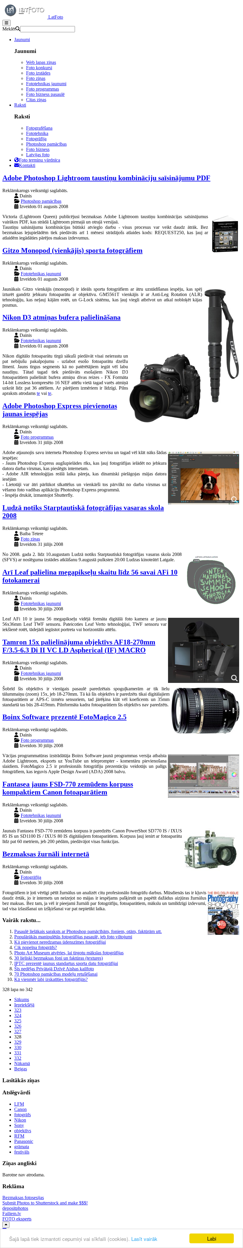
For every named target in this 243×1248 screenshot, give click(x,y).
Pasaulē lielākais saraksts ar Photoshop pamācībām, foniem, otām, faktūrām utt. (88, 931)
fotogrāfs (22, 1114)
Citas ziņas (36, 99)
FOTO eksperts (16, 1218)
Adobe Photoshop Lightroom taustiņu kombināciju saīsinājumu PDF (106, 178)
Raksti (20, 104)
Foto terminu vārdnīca (39, 160)
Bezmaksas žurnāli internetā (45, 854)
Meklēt (8, 28)
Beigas (20, 1068)
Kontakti (27, 165)
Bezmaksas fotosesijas (23, 1197)
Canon (20, 1109)
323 (17, 1010)
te (38, 393)
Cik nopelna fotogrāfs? (35, 947)
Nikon (20, 1119)
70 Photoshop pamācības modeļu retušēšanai (55, 974)
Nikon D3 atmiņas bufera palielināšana (61, 317)
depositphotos (15, 1208)
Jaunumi (22, 39)
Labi (211, 1238)
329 (17, 1042)
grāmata (21, 1146)
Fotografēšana (39, 128)
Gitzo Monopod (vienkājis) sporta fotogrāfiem (72, 250)
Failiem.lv (11, 1213)
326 (17, 1026)
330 (17, 1047)
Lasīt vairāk (144, 1238)
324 (17, 1015)
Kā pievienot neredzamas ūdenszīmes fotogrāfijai (60, 942)
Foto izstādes (38, 72)
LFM (19, 1104)
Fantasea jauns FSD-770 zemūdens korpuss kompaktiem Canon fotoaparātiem (67, 788)
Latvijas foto (37, 154)
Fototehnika (37, 133)
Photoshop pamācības (46, 144)
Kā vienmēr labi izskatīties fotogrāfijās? (51, 979)
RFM (19, 1135)
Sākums (21, 999)
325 (17, 1020)
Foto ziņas (35, 78)
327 (17, 1031)
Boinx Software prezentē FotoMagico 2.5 (64, 717)
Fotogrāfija (36, 138)
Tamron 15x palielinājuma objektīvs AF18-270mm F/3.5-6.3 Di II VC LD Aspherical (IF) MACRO (78, 646)
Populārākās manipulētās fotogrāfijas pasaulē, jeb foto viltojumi (73, 936)
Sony (19, 1125)
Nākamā (22, 1063)
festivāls (21, 1151)
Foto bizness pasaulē (45, 94)
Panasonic (23, 1141)
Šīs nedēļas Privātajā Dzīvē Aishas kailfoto (54, 968)
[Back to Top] (5, 1225)
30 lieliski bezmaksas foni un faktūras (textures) (58, 958)
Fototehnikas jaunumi (46, 83)
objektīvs (22, 1130)
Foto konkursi (39, 67)
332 (17, 1058)
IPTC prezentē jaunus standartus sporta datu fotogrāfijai (66, 963)
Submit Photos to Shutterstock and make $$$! (45, 1202)
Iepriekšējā (24, 1004)
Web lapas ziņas (41, 62)
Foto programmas (42, 88)
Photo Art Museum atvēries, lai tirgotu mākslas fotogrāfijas (69, 952)
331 (17, 1052)
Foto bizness (37, 149)
